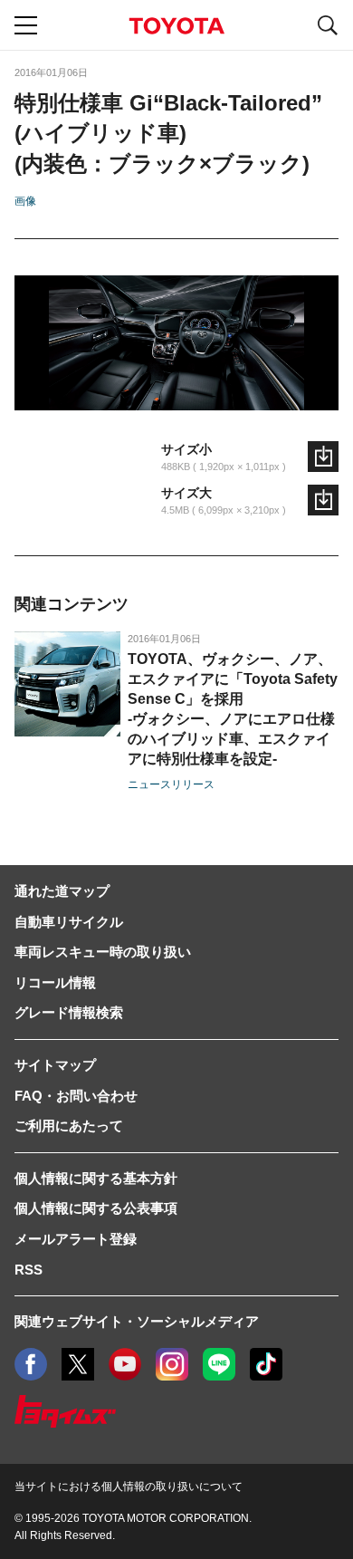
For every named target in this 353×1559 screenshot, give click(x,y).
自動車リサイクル (68, 921)
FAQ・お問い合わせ (76, 1095)
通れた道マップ (62, 891)
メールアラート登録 (75, 1238)
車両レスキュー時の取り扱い (102, 951)
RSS (28, 1269)
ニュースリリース (171, 784)
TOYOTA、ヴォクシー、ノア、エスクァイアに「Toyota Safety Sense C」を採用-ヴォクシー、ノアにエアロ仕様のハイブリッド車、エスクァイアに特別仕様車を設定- (233, 708)
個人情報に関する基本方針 (95, 1178)
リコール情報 (55, 982)
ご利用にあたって (68, 1125)
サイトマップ (55, 1065)
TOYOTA (176, 25)
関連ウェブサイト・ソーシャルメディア (136, 1321)
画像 (25, 201)
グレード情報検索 (68, 1012)
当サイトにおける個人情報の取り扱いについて (128, 1486)
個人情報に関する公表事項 (95, 1208)
